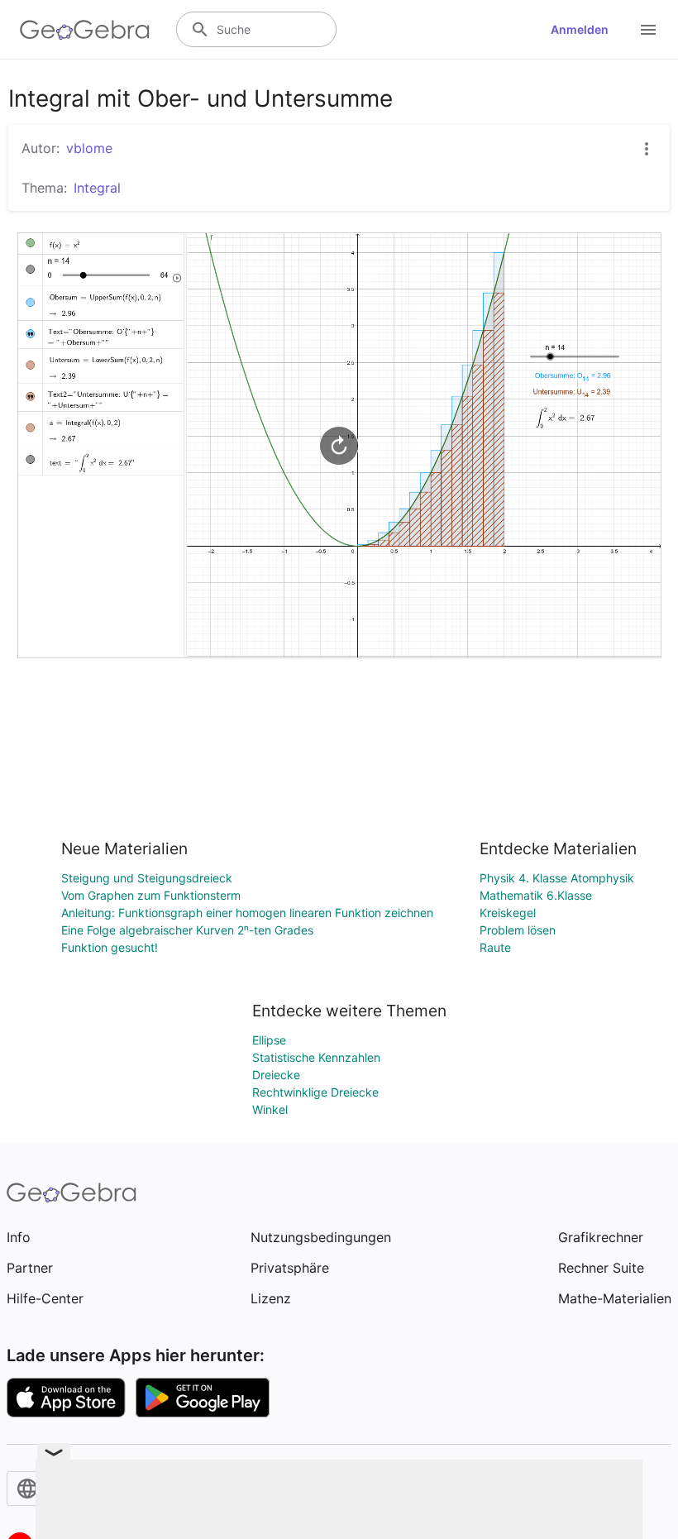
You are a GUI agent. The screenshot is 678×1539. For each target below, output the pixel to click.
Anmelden (580, 29)
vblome (89, 148)
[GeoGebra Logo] (85, 30)
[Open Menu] (648, 30)
